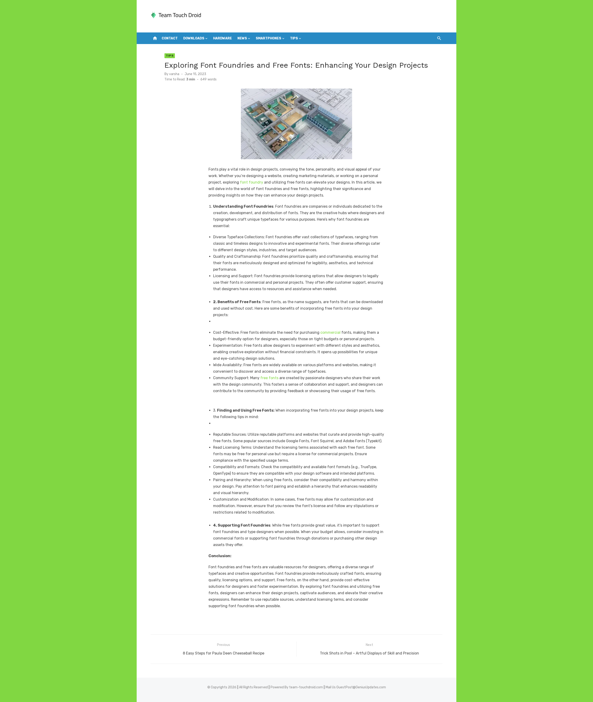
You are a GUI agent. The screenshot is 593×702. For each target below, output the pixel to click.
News (242, 38)
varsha (174, 74)
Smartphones (268, 38)
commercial (330, 332)
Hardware (222, 38)
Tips (294, 38)
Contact (170, 38)
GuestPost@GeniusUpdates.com (361, 687)
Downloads (193, 38)
